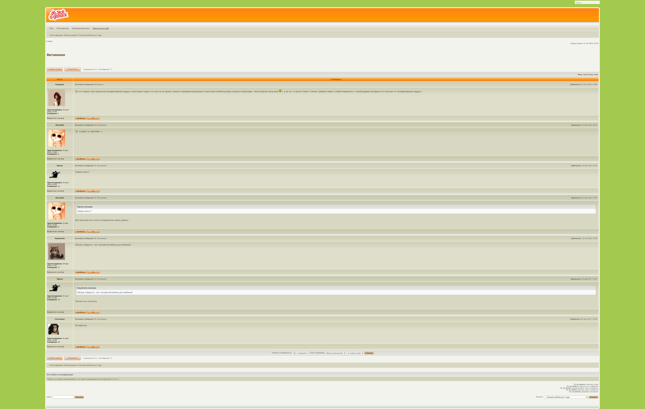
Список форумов (56, 35)
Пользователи (63, 28)
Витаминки (56, 55)
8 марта (49, 41)
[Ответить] (72, 69)
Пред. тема (582, 74)
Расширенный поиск (81, 28)
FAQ (51, 28)
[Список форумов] (58, 15)
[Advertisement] (537, 54)
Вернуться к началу (55, 118)
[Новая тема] (55, 69)
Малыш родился (70, 35)
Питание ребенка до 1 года (90, 35)
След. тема (593, 74)
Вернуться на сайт (101, 28)
